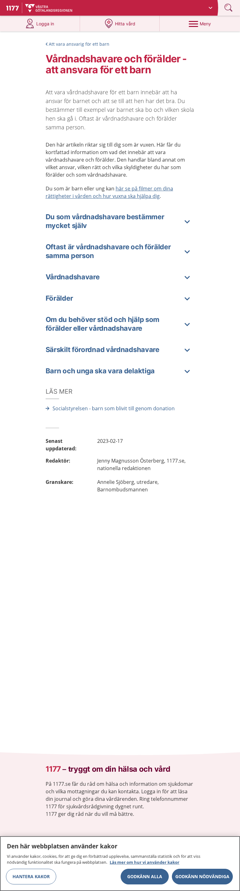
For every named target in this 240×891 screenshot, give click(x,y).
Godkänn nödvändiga (202, 876)
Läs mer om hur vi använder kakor (144, 862)
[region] (120, 863)
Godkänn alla (144, 876)
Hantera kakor (31, 876)
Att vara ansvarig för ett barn (79, 44)
